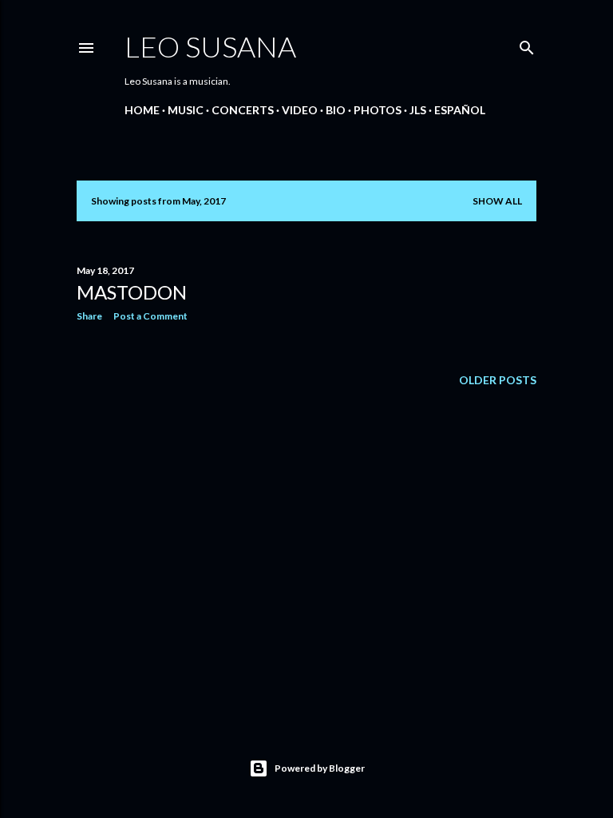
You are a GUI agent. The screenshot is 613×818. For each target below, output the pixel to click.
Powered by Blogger (320, 768)
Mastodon (132, 292)
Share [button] (89, 316)
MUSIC (186, 110)
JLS (417, 110)
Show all (497, 201)
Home (142, 110)
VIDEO (300, 110)
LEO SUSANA (210, 46)
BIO (336, 110)
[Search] (526, 44)
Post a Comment (150, 316)
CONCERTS (243, 110)
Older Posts (497, 380)
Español (459, 110)
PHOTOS (377, 110)
